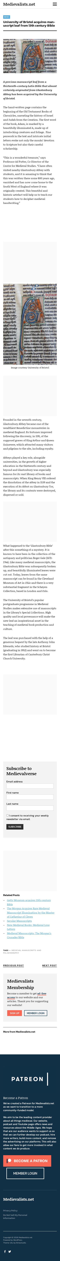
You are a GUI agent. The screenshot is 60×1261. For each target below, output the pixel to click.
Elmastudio (21, 1242)
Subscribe (14, 827)
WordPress (17, 1240)
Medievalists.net (19, 4)
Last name (12, 804)
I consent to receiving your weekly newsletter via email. (27, 817)
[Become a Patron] (27, 1166)
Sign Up (14, 1013)
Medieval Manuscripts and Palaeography (22, 951)
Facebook (5, 1251)
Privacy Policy (10, 1210)
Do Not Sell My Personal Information (15, 1216)
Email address (14, 781)
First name (12, 793)
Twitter (10, 1251)
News (6, 17)
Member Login (35, 1013)
